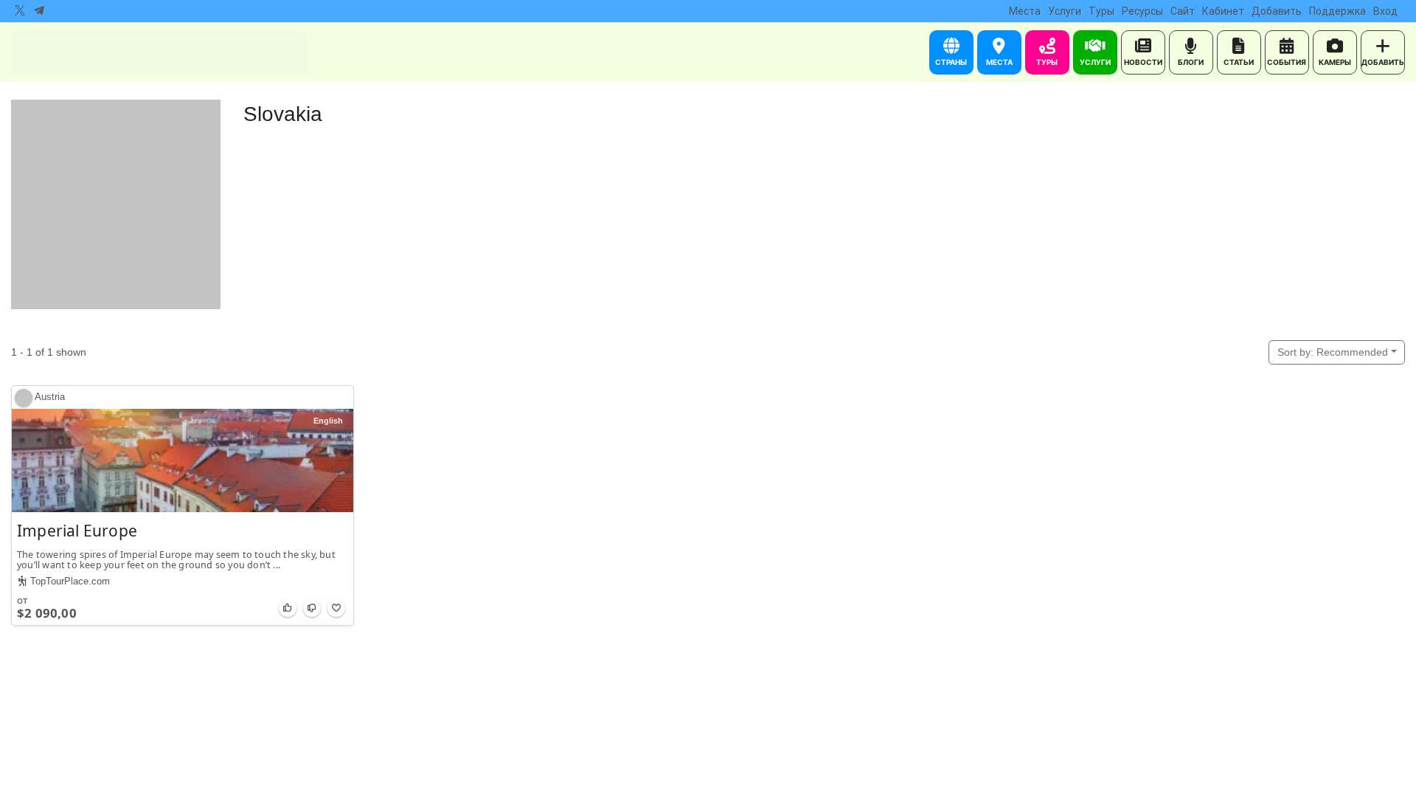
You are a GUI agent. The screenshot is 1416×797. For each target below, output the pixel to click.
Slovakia (282, 114)
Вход (1385, 11)
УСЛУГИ (1095, 62)
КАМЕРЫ (1335, 62)
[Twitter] (20, 11)
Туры (1101, 11)
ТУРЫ (1047, 62)
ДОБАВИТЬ (1382, 62)
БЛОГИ (1191, 62)
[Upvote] (287, 608)
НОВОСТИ (1143, 62)
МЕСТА (999, 62)
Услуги (1064, 11)
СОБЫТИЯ (1286, 62)
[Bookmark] (336, 608)
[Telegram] (39, 11)
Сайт (1182, 11)
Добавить (1277, 11)
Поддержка (1337, 11)
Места (1025, 11)
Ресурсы (1142, 11)
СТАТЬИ (1239, 62)
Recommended (1332, 352)
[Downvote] (312, 608)
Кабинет (1223, 11)
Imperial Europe (77, 530)
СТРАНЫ (951, 62)
